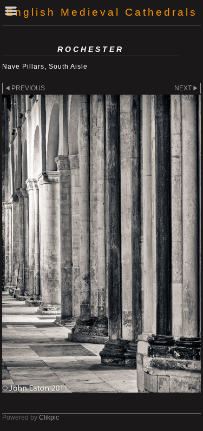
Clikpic (49, 417)
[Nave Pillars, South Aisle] (101, 244)
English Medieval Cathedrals (102, 12)
